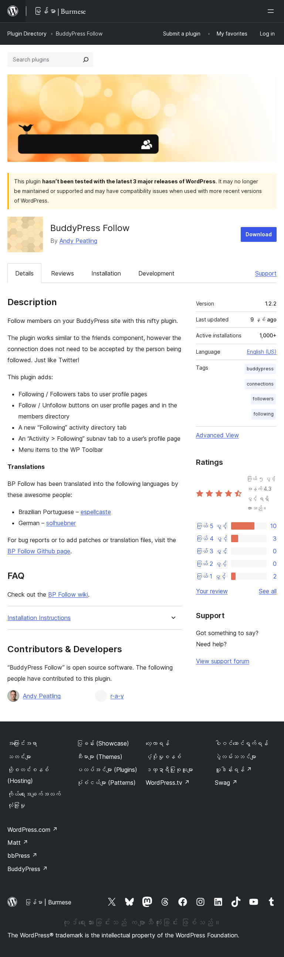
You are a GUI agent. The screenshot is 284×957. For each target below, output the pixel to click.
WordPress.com (32, 829)
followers (263, 398)
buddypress (260, 368)
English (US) (262, 352)
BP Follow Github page (38, 551)
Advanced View (217, 435)
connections (260, 384)
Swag (226, 782)
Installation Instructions (39, 617)
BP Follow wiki (68, 594)
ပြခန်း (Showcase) (103, 743)
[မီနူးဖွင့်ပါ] (272, 11)
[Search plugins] (85, 59)
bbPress (22, 855)
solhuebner (61, 523)
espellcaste (96, 512)
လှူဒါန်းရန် (233, 769)
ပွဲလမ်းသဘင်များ (235, 756)
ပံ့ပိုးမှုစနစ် (163, 756)
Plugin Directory (27, 33)
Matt (17, 842)
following (264, 414)
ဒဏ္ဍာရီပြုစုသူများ (169, 769)
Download (259, 234)
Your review (212, 591)
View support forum (222, 661)
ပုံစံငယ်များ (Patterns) (106, 782)
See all (268, 591)
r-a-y (117, 696)
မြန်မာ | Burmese (48, 902)
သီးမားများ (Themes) (99, 756)
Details (24, 273)
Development (156, 273)
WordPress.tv (168, 782)
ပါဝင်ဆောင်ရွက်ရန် (241, 743)
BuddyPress (27, 869)
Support (266, 273)
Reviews (62, 273)
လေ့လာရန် (157, 743)
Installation (106, 273)
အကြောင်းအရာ (22, 743)
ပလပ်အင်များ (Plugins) (107, 769)
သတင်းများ (19, 756)
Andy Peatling (78, 240)
